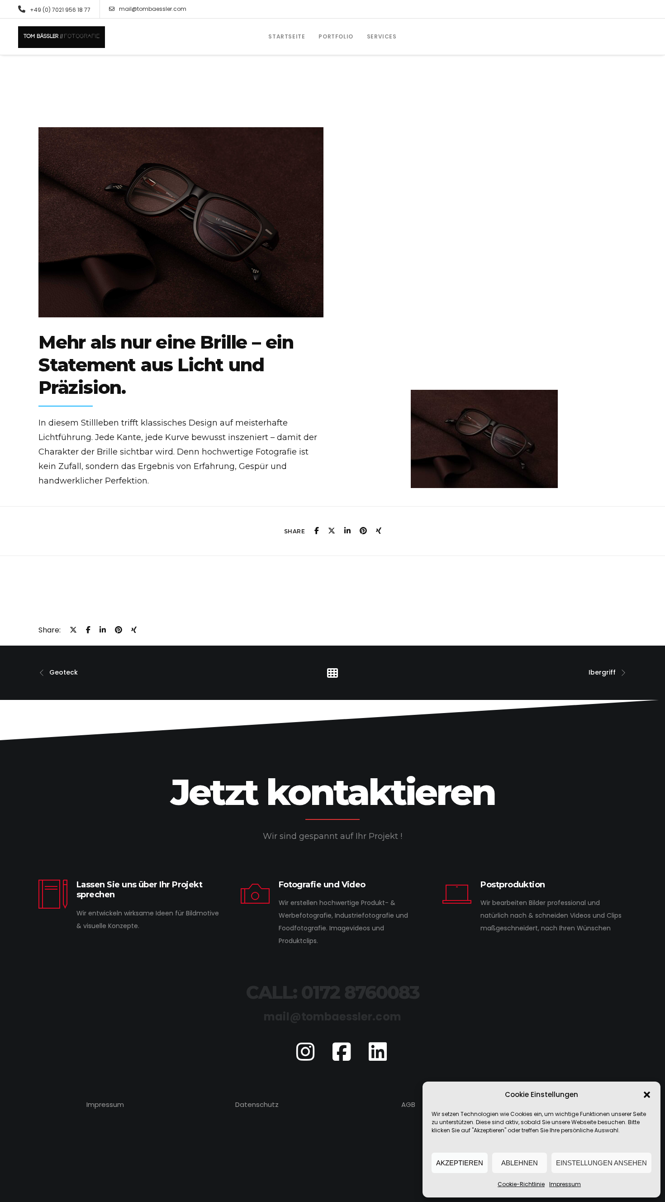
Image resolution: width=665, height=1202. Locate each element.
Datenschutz (257, 1104)
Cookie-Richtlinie (521, 1184)
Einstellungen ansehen (601, 1163)
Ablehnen (519, 1163)
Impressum (565, 1184)
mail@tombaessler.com (152, 9)
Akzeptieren (459, 1163)
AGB (408, 1104)
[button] (646, 1094)
